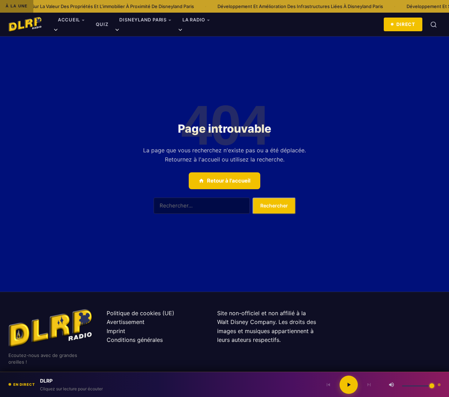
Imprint (116, 331)
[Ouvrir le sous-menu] (56, 30)
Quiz (102, 24)
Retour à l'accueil (228, 180)
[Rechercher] (434, 25)
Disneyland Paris (142, 19)
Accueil (69, 19)
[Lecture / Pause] (349, 385)
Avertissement (126, 321)
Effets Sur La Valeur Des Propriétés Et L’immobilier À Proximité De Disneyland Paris (99, 6)
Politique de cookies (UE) (140, 313)
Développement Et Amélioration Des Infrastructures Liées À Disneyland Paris (294, 6)
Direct (405, 24)
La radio (193, 19)
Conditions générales (135, 339)
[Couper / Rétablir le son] (391, 385)
